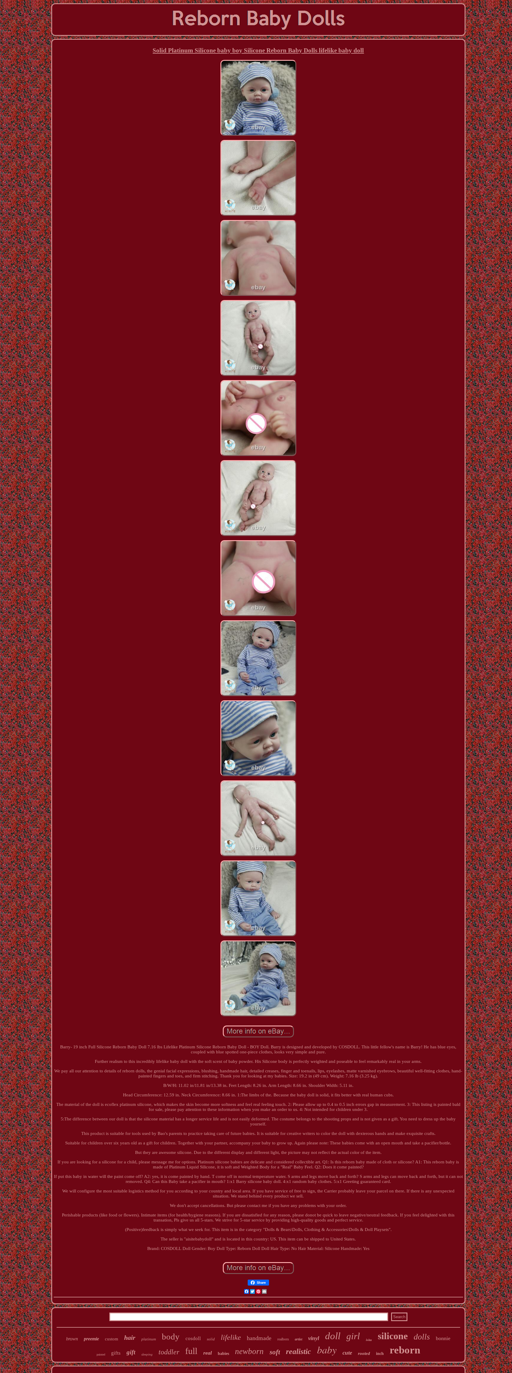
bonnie (443, 1338)
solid (211, 1339)
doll (332, 1336)
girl (353, 1336)
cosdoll (193, 1338)
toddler (169, 1352)
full (191, 1351)
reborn (405, 1350)
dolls (422, 1336)
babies (223, 1353)
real (207, 1353)
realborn (283, 1339)
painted (101, 1354)
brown (72, 1338)
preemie (91, 1338)
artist (298, 1339)
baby (327, 1349)
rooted (364, 1353)
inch (380, 1353)
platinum (148, 1339)
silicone (393, 1336)
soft (275, 1352)
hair (129, 1337)
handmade (259, 1338)
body (171, 1336)
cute (347, 1353)
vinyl (313, 1338)
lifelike (231, 1337)
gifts (116, 1353)
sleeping (147, 1354)
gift (131, 1352)
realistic (298, 1351)
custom (111, 1339)
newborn (249, 1351)
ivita (369, 1340)
